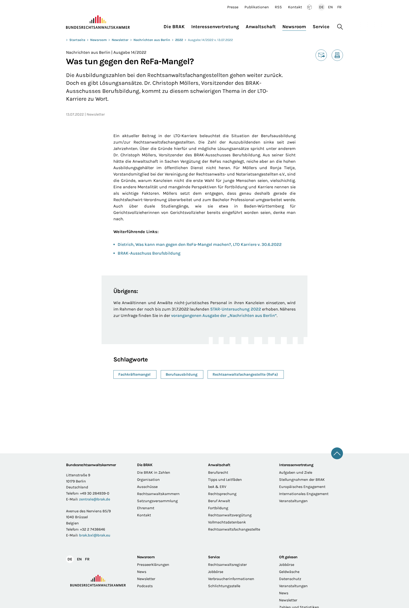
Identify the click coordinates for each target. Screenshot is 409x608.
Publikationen (257, 7)
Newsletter (120, 40)
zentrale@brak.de (94, 499)
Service (214, 557)
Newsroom (98, 40)
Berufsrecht (218, 472)
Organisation (148, 479)
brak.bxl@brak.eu (94, 535)
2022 (179, 40)
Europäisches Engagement (302, 486)
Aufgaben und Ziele (295, 472)
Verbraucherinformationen (231, 578)
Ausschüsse (147, 486)
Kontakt (295, 7)
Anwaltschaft (219, 465)
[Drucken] (337, 55)
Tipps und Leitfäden (225, 479)
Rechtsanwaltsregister (227, 564)
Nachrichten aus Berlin (151, 40)
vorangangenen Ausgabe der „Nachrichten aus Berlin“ (224, 315)
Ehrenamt (145, 508)
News (141, 571)
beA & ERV (217, 486)
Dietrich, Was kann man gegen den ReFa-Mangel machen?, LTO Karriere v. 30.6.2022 (200, 244)
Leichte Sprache (309, 7)
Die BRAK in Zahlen (153, 472)
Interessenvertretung (296, 465)
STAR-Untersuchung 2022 (235, 309)
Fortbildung (218, 508)
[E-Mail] (321, 55)
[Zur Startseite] (98, 22)
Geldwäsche (289, 571)
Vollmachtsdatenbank (227, 522)
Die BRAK (144, 465)
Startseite (77, 40)
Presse (232, 7)
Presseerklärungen (153, 564)
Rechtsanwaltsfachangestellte (234, 529)
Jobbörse (215, 571)
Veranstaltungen (293, 501)
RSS (278, 7)
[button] (176, 25)
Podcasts (145, 586)
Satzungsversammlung (157, 501)
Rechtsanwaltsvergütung (230, 515)
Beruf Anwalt (219, 501)
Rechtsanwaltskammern (158, 493)
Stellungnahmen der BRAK (302, 479)
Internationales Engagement (304, 493)
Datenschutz (290, 578)
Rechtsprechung (222, 493)
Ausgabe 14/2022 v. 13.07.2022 (210, 40)
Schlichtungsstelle (224, 586)
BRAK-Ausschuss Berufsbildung (149, 253)
